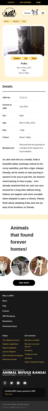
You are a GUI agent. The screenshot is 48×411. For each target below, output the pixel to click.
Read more (8, 394)
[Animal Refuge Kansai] (9, 12)
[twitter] (11, 383)
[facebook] (4, 383)
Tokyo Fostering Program (34, 362)
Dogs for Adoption (9, 348)
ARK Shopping (8, 316)
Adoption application (10, 344)
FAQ (4, 306)
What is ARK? (8, 296)
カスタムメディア (20, 407)
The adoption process (10, 340)
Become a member (32, 340)
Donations (28, 350)
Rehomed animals (9, 359)
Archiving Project (9, 326)
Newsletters (7, 321)
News (4, 301)
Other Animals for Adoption (12, 355)
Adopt (5, 336)
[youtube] (24, 383)
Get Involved (30, 336)
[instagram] (18, 383)
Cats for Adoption (9, 352)
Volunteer (28, 358)
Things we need (31, 354)
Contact (5, 311)
